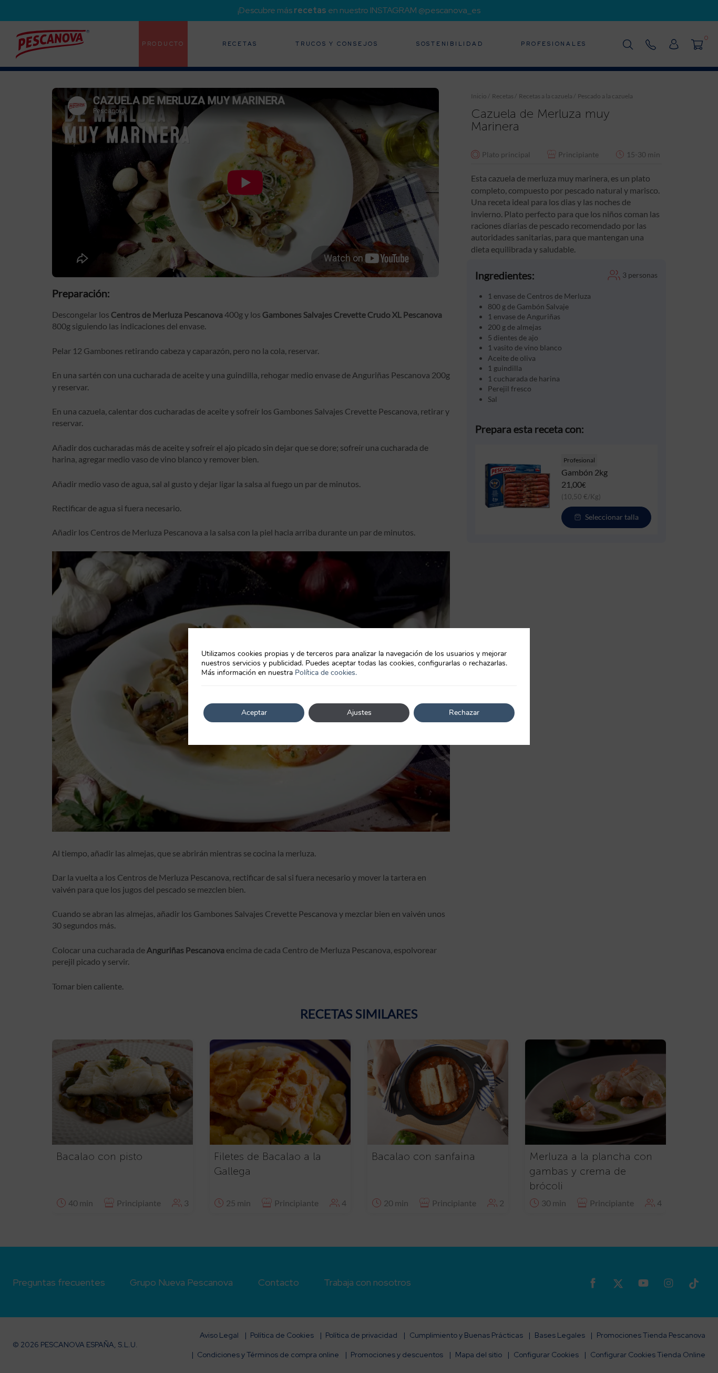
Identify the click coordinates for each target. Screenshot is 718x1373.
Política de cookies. (326, 673)
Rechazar (464, 713)
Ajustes (359, 713)
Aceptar (254, 713)
